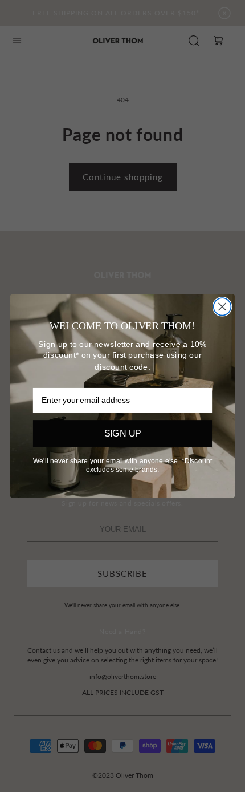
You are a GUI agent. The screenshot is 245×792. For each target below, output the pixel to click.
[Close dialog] (222, 307)
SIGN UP (122, 434)
